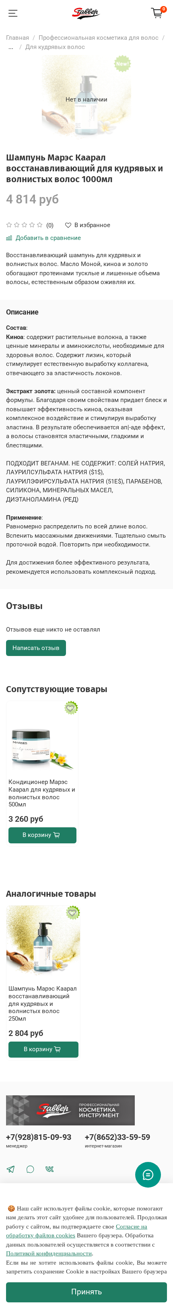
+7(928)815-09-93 (38, 1137)
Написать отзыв (36, 648)
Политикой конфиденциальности (49, 1253)
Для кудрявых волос (55, 47)
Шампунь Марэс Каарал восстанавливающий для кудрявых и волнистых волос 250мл (42, 1003)
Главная (17, 37)
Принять (86, 1292)
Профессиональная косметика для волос (99, 37)
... (10, 47)
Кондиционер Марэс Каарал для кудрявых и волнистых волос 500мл (41, 793)
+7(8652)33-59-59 (117, 1137)
